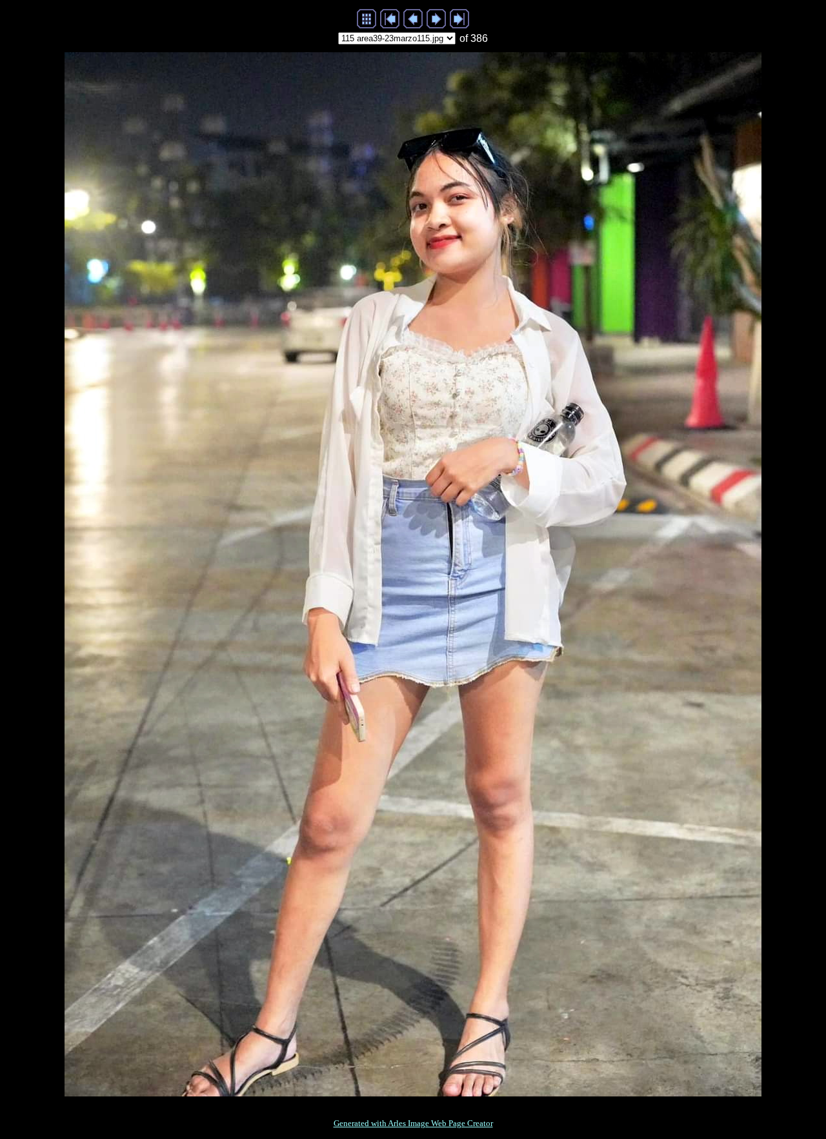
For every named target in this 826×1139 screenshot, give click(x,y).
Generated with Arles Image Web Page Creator (413, 1123)
